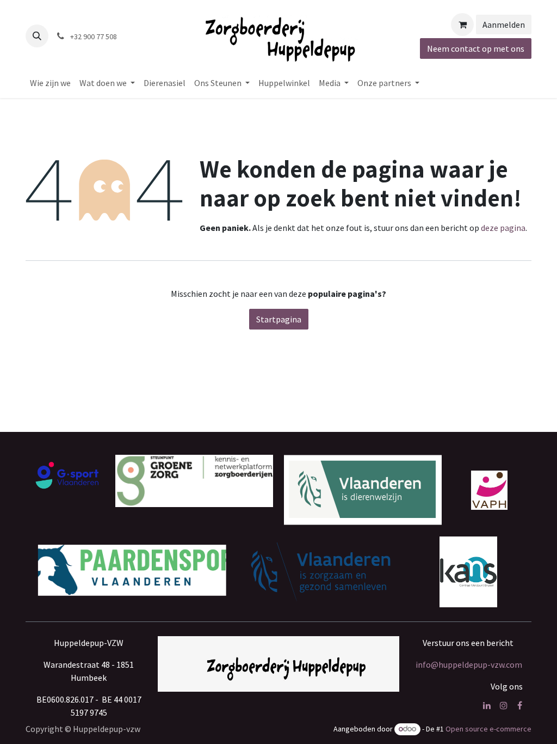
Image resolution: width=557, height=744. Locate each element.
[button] (37, 36)
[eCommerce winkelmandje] (462, 24)
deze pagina (503, 227)
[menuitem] (50, 83)
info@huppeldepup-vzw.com (469, 664)
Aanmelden (503, 24)
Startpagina (278, 319)
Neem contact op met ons (475, 48)
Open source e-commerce (488, 729)
